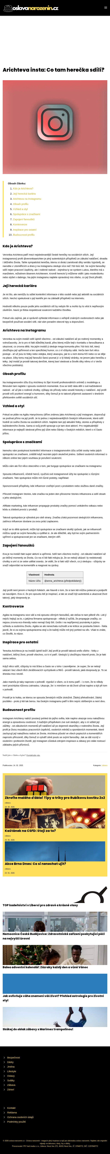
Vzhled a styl (20, 209)
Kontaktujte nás (33, 755)
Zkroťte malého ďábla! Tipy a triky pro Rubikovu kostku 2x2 (55, 798)
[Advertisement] (55, 36)
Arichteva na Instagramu (27, 198)
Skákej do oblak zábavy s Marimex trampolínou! (38, 1029)
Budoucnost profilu (24, 234)
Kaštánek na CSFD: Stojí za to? (30, 831)
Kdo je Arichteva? (23, 188)
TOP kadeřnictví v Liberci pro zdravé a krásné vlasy (40, 905)
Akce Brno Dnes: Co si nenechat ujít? (35, 864)
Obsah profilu (20, 204)
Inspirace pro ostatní (24, 229)
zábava (104, 765)
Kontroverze (20, 224)
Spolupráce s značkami (26, 214)
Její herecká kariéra (24, 193)
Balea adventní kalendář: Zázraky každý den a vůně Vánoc (45, 967)
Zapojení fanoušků (24, 219)
